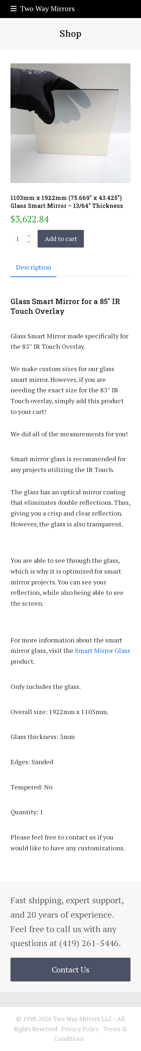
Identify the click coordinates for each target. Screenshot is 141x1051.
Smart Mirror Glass (102, 650)
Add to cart (61, 238)
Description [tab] (33, 267)
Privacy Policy (80, 1029)
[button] (42, 8)
